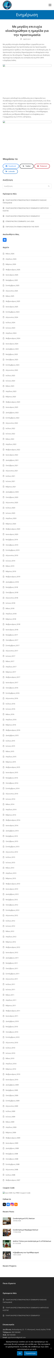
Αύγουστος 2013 (12, 852)
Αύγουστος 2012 (12, 915)
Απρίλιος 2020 (11, 518)
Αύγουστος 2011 (12, 979)
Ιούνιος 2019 (10, 561)
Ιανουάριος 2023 (12, 407)
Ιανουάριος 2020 (12, 534)
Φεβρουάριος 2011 (13, 1011)
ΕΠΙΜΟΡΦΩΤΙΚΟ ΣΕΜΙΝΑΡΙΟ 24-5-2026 (20, 221)
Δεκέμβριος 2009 (12, 1085)
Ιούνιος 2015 (10, 746)
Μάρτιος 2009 (11, 1132)
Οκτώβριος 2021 (12, 465)
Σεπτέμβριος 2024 (12, 312)
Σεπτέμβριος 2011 (12, 974)
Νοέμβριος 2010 (12, 1026)
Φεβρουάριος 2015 (13, 767)
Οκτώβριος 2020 (12, 497)
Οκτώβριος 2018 (12, 592)
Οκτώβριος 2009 (12, 1095)
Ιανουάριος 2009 (12, 1143)
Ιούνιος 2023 (10, 381)
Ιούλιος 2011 (10, 984)
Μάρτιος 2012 (11, 942)
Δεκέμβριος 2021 (12, 460)
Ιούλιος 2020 (10, 508)
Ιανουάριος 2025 (12, 307)
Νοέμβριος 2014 (12, 778)
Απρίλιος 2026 (11, 259)
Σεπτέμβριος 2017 (12, 645)
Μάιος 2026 (10, 253)
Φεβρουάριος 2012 (13, 947)
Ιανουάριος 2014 (12, 825)
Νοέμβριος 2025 (12, 280)
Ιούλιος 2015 (10, 741)
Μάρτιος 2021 (11, 487)
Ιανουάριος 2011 (12, 1016)
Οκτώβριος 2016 (12, 688)
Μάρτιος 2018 (11, 619)
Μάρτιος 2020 (11, 524)
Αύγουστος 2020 (12, 502)
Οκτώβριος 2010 (12, 1032)
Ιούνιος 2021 (10, 481)
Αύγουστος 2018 (12, 598)
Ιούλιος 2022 (10, 428)
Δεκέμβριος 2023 (12, 349)
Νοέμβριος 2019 (12, 539)
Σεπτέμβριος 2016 (12, 693)
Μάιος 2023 (10, 386)
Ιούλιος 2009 (10, 1111)
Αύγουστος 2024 (12, 317)
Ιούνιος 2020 (10, 513)
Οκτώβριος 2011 (12, 968)
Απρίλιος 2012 (11, 936)
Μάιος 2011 (10, 995)
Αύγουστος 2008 (12, 1169)
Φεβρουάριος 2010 (13, 1074)
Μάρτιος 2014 (11, 815)
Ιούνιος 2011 (10, 989)
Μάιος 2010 (10, 1058)
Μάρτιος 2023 (11, 396)
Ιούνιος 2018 (10, 603)
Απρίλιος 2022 (11, 444)
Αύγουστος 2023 (12, 370)
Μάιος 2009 (10, 1122)
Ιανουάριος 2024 (12, 344)
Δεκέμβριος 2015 (12, 735)
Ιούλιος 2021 (10, 476)
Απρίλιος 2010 (11, 1063)
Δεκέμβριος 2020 (12, 492)
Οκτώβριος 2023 (12, 359)
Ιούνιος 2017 (10, 656)
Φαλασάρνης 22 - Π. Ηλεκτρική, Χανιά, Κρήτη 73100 (31, 1329)
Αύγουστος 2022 (12, 423)
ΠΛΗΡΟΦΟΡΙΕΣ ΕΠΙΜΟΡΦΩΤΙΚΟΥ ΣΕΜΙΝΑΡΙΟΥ (23, 216)
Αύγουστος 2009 (12, 1106)
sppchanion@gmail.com (17, 1337)
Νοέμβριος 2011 (12, 963)
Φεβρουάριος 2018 (13, 624)
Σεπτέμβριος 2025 (12, 285)
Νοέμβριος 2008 (12, 1154)
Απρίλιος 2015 (11, 756)
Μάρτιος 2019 (11, 571)
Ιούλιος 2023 (10, 375)
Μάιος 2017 (10, 661)
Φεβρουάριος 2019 (13, 576)
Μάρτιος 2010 (11, 1069)
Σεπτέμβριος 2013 (12, 846)
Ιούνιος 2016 (10, 709)
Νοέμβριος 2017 (12, 635)
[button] (50, 5)
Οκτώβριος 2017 (12, 640)
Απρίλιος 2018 (11, 614)
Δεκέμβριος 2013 (12, 831)
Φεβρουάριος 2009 (13, 1138)
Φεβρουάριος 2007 (13, 1180)
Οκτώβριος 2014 (12, 783)
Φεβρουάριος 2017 (13, 677)
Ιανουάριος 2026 (12, 275)
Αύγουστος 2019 (12, 555)
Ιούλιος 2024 (10, 322)
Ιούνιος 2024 (10, 328)
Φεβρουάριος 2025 (13, 301)
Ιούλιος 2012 (10, 921)
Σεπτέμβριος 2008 (12, 1164)
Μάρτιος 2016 (11, 725)
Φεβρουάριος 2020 (13, 529)
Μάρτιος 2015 (11, 762)
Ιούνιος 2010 (10, 1053)
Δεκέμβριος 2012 (12, 894)
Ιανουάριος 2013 (12, 889)
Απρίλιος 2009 (11, 1127)
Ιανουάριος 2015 (12, 772)
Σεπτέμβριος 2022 (12, 418)
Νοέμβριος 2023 (12, 354)
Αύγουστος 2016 (12, 698)
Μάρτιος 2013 (11, 878)
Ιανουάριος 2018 (12, 629)
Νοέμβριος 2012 (12, 899)
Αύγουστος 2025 (12, 291)
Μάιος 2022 (10, 439)
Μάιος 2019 (10, 566)
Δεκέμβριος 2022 (12, 412)
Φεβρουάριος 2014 (13, 820)
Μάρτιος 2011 (11, 1005)
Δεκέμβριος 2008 (12, 1148)
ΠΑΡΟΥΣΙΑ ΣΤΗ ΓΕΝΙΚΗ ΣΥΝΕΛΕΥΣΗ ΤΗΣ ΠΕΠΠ (22, 227)
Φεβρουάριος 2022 (13, 449)
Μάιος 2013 (10, 868)
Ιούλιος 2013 (10, 857)
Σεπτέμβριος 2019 (12, 550)
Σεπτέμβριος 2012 (12, 910)
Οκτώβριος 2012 (12, 905)
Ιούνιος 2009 (10, 1116)
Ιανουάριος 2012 (12, 952)
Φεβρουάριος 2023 (13, 402)
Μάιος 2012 (10, 931)
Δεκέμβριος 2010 (12, 1021)
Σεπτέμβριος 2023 (12, 365)
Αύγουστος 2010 (12, 1042)
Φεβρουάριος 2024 (13, 338)
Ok (20, 1353)
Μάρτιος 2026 (11, 264)
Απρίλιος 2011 (11, 1000)
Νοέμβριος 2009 (12, 1090)
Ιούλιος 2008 (10, 1175)
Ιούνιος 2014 (10, 799)
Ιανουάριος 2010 (12, 1079)
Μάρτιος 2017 (11, 672)
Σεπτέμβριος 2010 (12, 1037)
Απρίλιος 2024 (11, 333)
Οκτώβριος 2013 (12, 841)
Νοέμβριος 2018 (12, 587)
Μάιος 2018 (10, 608)
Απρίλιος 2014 (11, 809)
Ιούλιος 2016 (10, 704)
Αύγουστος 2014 (12, 794)
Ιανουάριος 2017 (12, 682)
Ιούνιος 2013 (10, 862)
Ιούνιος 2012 (10, 926)
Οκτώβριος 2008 (12, 1159)
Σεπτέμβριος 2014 (12, 788)
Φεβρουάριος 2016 (13, 730)
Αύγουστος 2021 (12, 471)
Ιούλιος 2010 (10, 1048)
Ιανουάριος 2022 (12, 455)
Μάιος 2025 (10, 296)
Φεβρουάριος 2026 (13, 269)
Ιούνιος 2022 (10, 433)
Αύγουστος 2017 (12, 651)
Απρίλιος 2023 (11, 391)
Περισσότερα (30, 1353)
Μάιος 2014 (10, 804)
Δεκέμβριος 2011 (12, 958)
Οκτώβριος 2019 (12, 545)
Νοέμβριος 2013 (12, 836)
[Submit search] (48, 186)
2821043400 (16, 1332)
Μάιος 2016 (10, 714)
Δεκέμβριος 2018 (12, 582)
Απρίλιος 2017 (11, 667)
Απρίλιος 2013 (11, 873)
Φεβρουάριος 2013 (13, 884)
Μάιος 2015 (10, 751)
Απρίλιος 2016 (11, 719)
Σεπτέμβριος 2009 (12, 1101)
